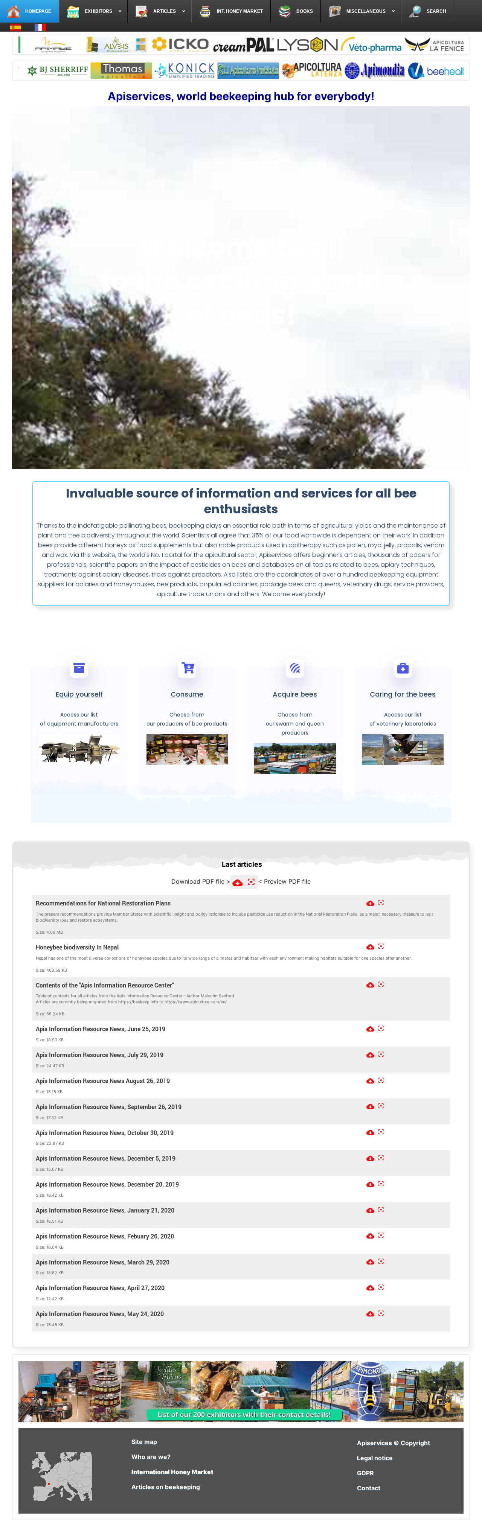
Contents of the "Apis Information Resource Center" (105, 985)
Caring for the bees (403, 694)
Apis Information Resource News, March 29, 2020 (102, 1262)
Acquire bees (295, 694)
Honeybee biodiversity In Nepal (77, 947)
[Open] (380, 901)
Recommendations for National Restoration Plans (103, 903)
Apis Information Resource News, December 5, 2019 (105, 1158)
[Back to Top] (469, 1506)
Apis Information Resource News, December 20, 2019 (107, 1184)
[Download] (369, 901)
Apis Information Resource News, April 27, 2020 (100, 1288)
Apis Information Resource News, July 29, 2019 (99, 1055)
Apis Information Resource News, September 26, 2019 (109, 1106)
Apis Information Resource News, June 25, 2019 (100, 1029)
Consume (187, 694)
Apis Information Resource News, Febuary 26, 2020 (105, 1236)
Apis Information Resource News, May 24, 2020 (100, 1314)
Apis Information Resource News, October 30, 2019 (105, 1132)
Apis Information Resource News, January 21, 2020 (105, 1210)
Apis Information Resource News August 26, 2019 (103, 1081)
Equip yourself (79, 694)
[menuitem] (29, 11)
